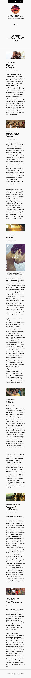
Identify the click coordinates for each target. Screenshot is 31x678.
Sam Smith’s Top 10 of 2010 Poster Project (14, 277)
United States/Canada (13, 599)
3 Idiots (10, 401)
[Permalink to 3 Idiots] (15, 392)
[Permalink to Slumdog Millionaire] (15, 497)
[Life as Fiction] (15, 10)
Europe (10, 504)
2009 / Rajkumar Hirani (12, 409)
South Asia (11, 62)
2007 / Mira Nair (10, 609)
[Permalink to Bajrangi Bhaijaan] (15, 55)
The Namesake (14, 602)
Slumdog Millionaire (12, 508)
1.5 (7, 131)
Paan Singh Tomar (12, 135)
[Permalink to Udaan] (15, 227)
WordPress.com (17, 674)
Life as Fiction (15, 16)
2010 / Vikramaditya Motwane (14, 280)
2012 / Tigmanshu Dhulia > (13, 143)
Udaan (9, 237)
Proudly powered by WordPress (13, 673)
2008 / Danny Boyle (11, 516)
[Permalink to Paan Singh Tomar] (15, 124)
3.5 (7, 399)
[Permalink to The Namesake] (15, 591)
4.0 (7, 235)
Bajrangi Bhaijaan (11, 66)
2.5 (7, 62)
